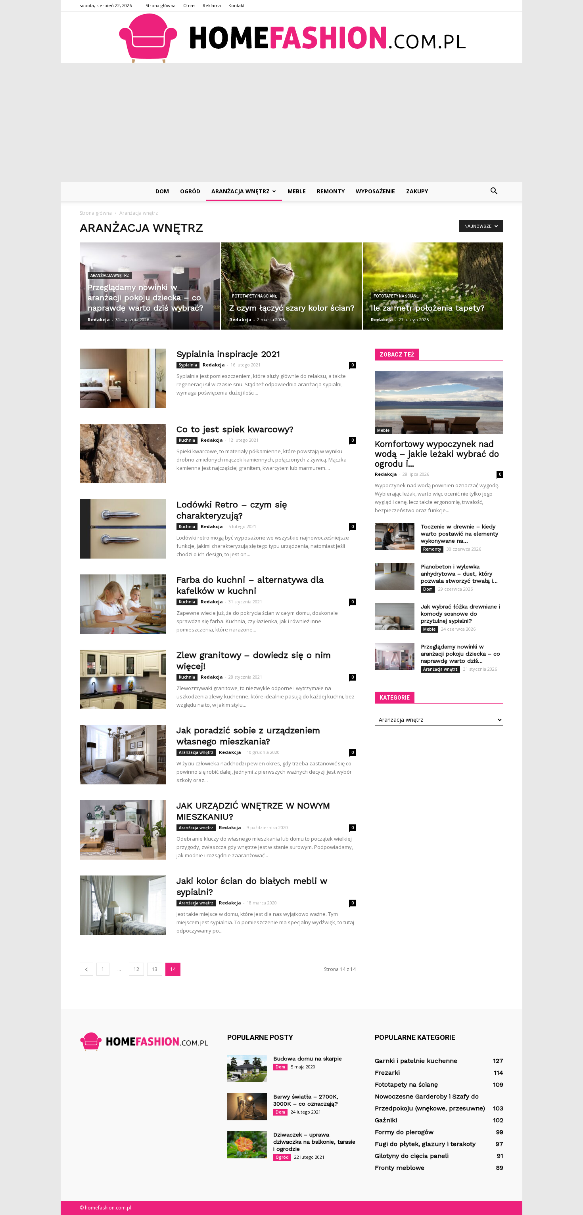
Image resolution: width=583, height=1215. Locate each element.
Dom (162, 191)
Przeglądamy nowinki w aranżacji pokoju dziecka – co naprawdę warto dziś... (460, 653)
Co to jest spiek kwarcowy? (234, 429)
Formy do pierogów (404, 1132)
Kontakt (236, 5)
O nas (189, 5)
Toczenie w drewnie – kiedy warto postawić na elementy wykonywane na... (459, 533)
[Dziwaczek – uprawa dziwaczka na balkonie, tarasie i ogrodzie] (247, 1144)
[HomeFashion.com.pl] (291, 37)
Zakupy (417, 191)
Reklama (212, 5)
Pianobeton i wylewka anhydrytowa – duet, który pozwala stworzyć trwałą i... (459, 573)
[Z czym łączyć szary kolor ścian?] (291, 286)
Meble (297, 191)
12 (136, 969)
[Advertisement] (291, 122)
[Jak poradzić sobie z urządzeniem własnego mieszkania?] (123, 754)
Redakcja (99, 319)
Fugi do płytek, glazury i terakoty (425, 1144)
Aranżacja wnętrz (240, 191)
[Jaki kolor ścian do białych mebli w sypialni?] (123, 905)
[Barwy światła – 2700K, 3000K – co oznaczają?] (247, 1106)
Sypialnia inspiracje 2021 (228, 354)
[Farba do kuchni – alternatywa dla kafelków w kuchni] (123, 604)
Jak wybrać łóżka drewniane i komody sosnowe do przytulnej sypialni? (460, 613)
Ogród (190, 191)
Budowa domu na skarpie (307, 1058)
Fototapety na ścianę (254, 296)
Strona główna (161, 5)
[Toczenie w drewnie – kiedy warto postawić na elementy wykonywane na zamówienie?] (394, 536)
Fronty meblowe (399, 1167)
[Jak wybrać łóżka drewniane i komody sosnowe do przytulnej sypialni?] (394, 616)
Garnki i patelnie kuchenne (416, 1060)
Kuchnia (187, 440)
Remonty (331, 191)
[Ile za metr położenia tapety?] (433, 286)
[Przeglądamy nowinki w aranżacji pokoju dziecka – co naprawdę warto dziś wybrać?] (150, 286)
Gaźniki (386, 1120)
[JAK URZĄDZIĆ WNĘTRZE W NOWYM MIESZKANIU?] (123, 830)
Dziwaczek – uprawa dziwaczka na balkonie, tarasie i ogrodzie (314, 1141)
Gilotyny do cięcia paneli (412, 1156)
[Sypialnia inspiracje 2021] (123, 378)
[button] (493, 191)
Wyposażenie (375, 191)
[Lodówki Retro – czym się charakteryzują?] (123, 529)
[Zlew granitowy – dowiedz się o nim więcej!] (123, 679)
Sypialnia (188, 365)
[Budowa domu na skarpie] (247, 1068)
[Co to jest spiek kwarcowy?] (123, 453)
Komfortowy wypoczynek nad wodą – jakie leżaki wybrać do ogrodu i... (437, 454)
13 (154, 969)
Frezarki (387, 1072)
